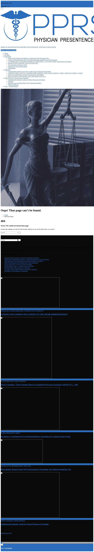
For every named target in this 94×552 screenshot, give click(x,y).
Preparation (7, 56)
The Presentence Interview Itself (17, 65)
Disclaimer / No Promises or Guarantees (16, 271)
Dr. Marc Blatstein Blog (17, 311)
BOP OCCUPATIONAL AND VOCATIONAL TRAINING (26, 75)
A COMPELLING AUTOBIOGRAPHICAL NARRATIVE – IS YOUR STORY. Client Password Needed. (40, 61)
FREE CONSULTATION (8, 50)
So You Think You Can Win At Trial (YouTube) (18, 264)
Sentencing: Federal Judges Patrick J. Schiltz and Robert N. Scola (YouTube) (26, 259)
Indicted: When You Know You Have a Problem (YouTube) (21, 258)
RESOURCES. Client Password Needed (16, 78)
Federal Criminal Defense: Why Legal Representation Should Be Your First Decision (32, 60)
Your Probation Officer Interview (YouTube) (17, 268)
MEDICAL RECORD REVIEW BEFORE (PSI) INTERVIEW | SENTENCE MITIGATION (28, 47)
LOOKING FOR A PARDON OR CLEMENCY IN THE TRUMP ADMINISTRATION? (34, 314)
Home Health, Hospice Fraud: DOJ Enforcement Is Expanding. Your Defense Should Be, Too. (36, 469)
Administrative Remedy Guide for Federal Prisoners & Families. (26, 80)
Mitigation (7, 70)
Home (6, 53)
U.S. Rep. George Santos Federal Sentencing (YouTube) (20, 269)
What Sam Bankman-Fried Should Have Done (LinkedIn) (21, 263)
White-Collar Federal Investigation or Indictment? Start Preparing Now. (28, 58)
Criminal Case (5, 311)
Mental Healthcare (13, 85)
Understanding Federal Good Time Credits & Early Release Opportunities (29, 71)
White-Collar (27, 466)
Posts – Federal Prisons (11, 86)
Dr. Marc (7, 55)
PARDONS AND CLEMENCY (34, 311)
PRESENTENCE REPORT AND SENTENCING (23, 63)
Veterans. (10, 81)
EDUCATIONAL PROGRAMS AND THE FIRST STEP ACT (27, 76)
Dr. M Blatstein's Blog (7, 381)
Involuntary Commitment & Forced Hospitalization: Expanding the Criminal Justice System (35, 437)
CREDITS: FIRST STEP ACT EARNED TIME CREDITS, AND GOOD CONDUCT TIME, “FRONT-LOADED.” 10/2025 (45, 73)
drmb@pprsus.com (6, 533)
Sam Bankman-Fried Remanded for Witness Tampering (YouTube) (23, 261)
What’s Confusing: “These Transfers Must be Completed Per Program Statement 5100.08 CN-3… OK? (39, 385)
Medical (17, 433)
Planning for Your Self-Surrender (17, 66)
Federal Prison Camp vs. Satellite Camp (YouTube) (19, 266)
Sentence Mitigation (20, 381)
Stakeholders (12, 68)
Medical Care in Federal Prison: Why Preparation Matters (24, 83)
